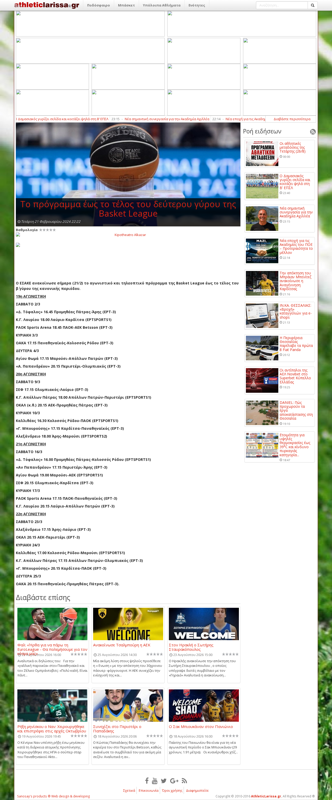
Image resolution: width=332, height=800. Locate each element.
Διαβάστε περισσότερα (292, 119)
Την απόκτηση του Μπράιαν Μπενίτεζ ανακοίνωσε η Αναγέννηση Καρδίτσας (295, 281)
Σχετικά (129, 790)
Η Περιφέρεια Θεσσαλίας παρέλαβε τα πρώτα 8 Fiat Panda (296, 344)
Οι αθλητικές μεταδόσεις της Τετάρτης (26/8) (293, 147)
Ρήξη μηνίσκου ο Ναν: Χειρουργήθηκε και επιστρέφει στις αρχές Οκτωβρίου (51, 728)
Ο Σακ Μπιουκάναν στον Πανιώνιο (201, 726)
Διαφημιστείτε (197, 790)
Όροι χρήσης (172, 790)
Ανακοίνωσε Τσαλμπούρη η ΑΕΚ (121, 645)
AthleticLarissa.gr (266, 796)
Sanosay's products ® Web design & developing (53, 796)
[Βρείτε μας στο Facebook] (147, 780)
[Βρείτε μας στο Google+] (174, 780)
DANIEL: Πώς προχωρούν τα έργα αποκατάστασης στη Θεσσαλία (296, 410)
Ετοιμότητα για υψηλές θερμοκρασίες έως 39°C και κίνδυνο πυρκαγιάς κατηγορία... (295, 445)
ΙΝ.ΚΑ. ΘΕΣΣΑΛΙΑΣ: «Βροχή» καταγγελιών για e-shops (296, 311)
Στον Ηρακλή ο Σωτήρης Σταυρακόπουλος (191, 647)
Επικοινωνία (148, 790)
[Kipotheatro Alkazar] (128, 234)
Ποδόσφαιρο (98, 5)
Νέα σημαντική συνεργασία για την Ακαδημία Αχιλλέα (146, 119)
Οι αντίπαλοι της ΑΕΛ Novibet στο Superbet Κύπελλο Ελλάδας (295, 376)
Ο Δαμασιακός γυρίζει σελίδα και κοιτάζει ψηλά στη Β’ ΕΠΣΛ (295, 182)
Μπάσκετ (126, 5)
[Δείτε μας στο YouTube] (154, 780)
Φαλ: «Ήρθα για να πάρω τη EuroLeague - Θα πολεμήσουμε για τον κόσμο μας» (52, 647)
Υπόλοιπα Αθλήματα (162, 5)
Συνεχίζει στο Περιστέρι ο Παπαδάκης (117, 728)
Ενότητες (197, 5)
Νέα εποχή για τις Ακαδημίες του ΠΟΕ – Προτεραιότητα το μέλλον (256, 119)
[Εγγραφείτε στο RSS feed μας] (184, 780)
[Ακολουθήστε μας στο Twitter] (164, 780)
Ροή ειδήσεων (262, 131)
